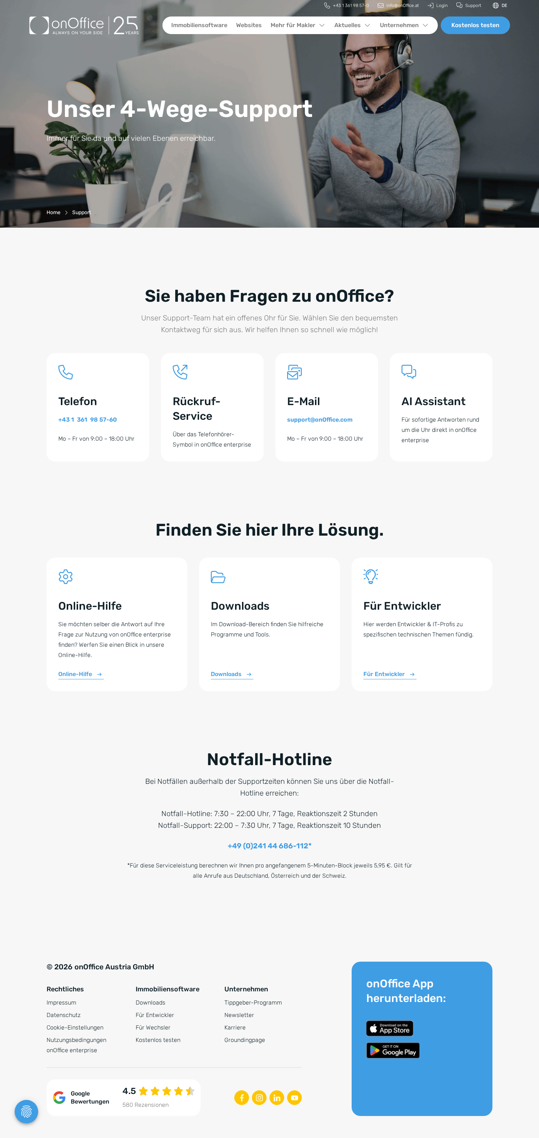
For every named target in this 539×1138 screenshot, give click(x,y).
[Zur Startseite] (90, 25)
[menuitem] (346, 6)
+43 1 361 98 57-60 (87, 419)
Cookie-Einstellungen (75, 1027)
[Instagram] (259, 1097)
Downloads (226, 674)
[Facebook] (241, 1097)
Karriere (235, 1027)
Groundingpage (244, 1039)
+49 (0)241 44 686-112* (270, 845)
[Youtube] (294, 1097)
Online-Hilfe (75, 674)
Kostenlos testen (475, 25)
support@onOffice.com (320, 419)
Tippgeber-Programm (253, 1002)
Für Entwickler (384, 674)
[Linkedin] (277, 1097)
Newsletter (239, 1015)
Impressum (61, 1002)
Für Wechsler (153, 1027)
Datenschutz (64, 1015)
